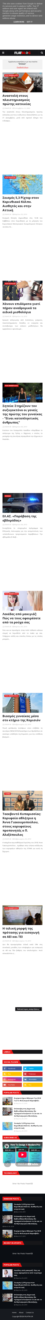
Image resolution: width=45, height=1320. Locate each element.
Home (14, 1312)
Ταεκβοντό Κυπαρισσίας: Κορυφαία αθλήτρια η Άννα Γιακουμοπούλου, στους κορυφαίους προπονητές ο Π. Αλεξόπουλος (21, 824)
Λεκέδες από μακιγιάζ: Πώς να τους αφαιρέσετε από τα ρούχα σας (21, 618)
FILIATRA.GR (29, 1316)
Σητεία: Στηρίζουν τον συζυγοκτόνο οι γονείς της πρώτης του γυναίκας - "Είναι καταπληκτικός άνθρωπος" (22, 414)
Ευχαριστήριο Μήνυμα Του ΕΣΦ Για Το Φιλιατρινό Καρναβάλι (27, 1099)
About (21, 1312)
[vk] (32, 1079)
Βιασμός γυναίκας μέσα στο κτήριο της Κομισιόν (21, 718)
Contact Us (30, 1312)
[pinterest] (32, 1074)
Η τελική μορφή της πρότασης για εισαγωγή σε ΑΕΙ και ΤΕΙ (20, 932)
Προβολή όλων (22, 67)
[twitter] (32, 1068)
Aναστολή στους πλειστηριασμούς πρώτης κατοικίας (16, 100)
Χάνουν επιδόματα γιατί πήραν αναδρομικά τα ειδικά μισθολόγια (21, 308)
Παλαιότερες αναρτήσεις (28, 1009)
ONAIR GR (7, 108)
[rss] (12, 1074)
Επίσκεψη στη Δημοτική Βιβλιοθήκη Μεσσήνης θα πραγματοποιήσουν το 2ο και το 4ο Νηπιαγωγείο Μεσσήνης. (28, 1112)
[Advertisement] (22, 24)
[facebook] (12, 1068)
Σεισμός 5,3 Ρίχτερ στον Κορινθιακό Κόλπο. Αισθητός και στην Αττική (20, 204)
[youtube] (12, 1085)
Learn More (19, 22)
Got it (29, 22)
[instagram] (12, 1079)
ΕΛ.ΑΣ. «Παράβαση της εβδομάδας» (19, 518)
